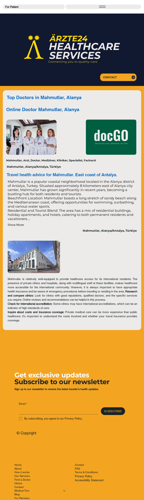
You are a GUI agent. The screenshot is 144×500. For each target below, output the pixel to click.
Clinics (18, 483)
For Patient (11, 6)
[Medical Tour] (64, 491)
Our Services (22, 475)
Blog (17, 494)
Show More (16, 225)
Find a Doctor (22, 479)
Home (18, 464)
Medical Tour (21, 490)
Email (23, 403)
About (17, 468)
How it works (21, 472)
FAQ (77, 468)
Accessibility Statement (89, 480)
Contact (19, 487)
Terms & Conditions (86, 472)
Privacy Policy (83, 476)
